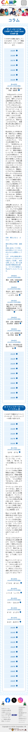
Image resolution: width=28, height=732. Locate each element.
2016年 (13, 65)
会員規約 (21, 715)
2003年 (13, 398)
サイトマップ (21, 722)
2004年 (13, 393)
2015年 (13, 70)
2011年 (13, 359)
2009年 (13, 368)
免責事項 (21, 710)
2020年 (13, 424)
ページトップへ (19, 729)
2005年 (13, 388)
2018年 (13, 55)
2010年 (13, 364)
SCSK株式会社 (22, 707)
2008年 (13, 373)
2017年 (13, 60)
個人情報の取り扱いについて (22, 713)
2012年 (13, 354)
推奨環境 (21, 709)
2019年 (13, 51)
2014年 (13, 75)
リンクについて (22, 720)
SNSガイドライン (23, 716)
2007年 (13, 378)
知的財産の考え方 (22, 718)
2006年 (13, 383)
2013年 (13, 637)
